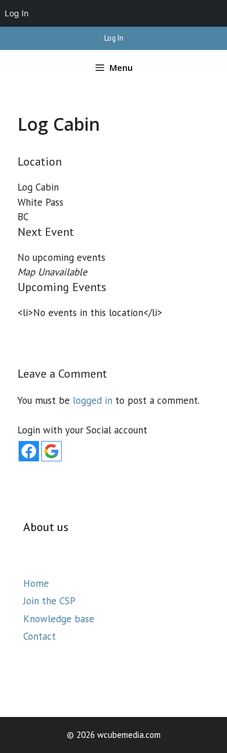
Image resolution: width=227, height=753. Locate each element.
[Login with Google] (51, 451)
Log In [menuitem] (17, 13)
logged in (92, 400)
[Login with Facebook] (29, 451)
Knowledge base (58, 618)
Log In (113, 38)
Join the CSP (49, 600)
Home (36, 583)
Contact (39, 636)
